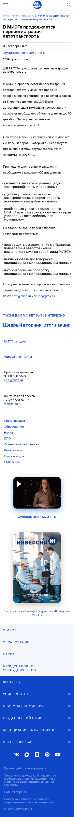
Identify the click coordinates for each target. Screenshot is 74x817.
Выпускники (13, 450)
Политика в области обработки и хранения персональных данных (29, 800)
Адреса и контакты (18, 356)
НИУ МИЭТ (11, 16)
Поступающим (14, 421)
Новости (27, 16)
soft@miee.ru (21, 296)
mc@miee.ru (13, 404)
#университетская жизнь (24, 53)
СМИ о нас (12, 462)
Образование (14, 426)
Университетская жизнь (21, 444)
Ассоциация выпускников (29, 730)
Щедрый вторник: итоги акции (37, 325)
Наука (8, 432)
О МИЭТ (10, 630)
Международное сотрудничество (19, 668)
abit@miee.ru (13, 380)
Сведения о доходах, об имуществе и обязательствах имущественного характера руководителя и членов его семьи (30, 780)
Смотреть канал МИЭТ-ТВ (37, 517)
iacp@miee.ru (47, 296)
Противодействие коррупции (25, 768)
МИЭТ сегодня (15, 341)
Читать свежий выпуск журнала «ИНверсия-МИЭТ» (37, 613)
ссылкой (33, 125)
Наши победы (14, 456)
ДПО (7, 438)
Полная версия (15, 792)
